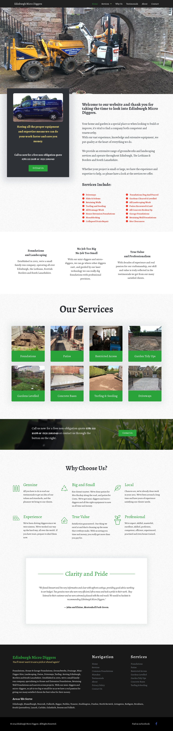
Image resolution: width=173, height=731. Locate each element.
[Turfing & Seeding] (105, 383)
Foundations (137, 663)
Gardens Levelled (139, 674)
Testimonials (132, 3)
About (144, 3)
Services (105, 3)
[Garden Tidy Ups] (144, 344)
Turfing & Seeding (139, 685)
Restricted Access (139, 671)
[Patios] (67, 344)
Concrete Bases (138, 681)
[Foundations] (28, 344)
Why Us (118, 3)
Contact (155, 3)
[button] (38, 168)
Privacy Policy (98, 685)
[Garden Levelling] (28, 383)
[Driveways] (144, 383)
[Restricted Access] (105, 344)
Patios (134, 667)
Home (95, 3)
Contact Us (97, 688)
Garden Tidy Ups (138, 678)
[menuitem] (95, 4)
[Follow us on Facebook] (156, 724)
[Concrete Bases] (67, 383)
